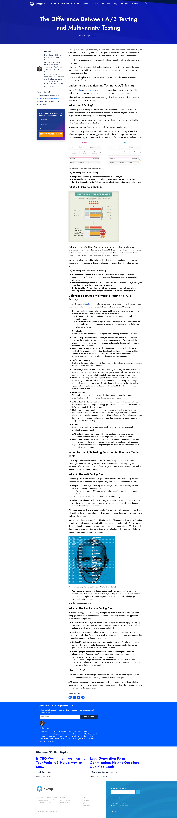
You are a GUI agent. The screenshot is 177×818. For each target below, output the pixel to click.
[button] (70, 697)
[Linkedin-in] (118, 812)
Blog (115, 3)
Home (53, 3)
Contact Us (124, 3)
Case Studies (76, 3)
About (86, 3)
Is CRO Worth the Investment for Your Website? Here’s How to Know (61, 762)
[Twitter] (115, 812)
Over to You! (43, 104)
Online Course (106, 3)
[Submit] (138, 792)
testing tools (93, 304)
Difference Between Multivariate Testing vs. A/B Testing (50, 98)
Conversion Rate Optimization (104, 772)
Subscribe (134, 3)
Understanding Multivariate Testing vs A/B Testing (50, 96)
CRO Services (63, 3)
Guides (93, 3)
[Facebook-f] (112, 812)
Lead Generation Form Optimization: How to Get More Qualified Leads (114, 762)
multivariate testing (93, 90)
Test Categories (44, 772)
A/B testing (77, 90)
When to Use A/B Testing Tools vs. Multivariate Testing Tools (50, 101)
